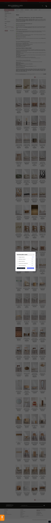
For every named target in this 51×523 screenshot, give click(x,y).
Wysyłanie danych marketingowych (23, 263)
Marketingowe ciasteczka (22, 259)
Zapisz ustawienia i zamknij (21, 268)
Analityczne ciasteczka (22, 261)
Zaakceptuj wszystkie (30, 268)
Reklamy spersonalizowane (22, 265)
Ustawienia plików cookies (22, 254)
